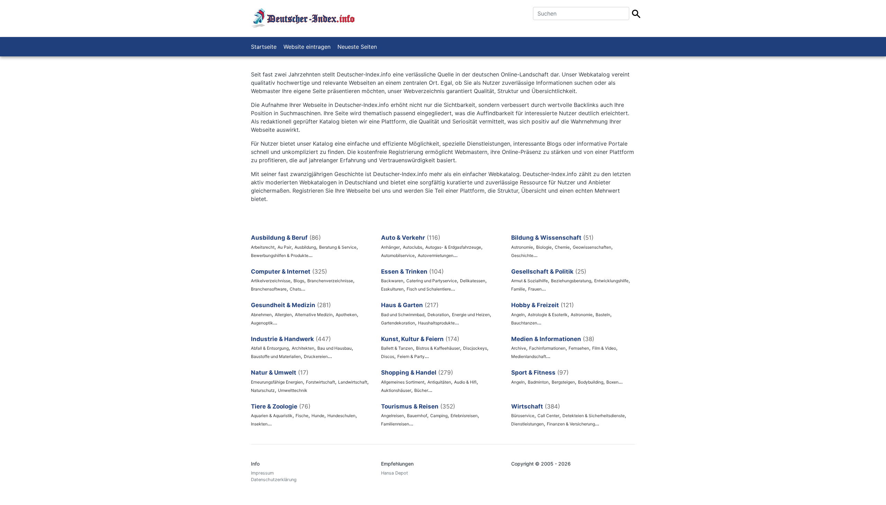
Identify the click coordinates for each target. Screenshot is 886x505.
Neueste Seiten (357, 46)
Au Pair (284, 247)
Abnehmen (261, 314)
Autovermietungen (435, 255)
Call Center (548, 415)
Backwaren (392, 280)
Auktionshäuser (396, 390)
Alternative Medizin (314, 314)
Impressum (262, 473)
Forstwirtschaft (320, 382)
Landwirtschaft (352, 382)
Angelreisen (392, 415)
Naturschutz (263, 390)
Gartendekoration (398, 322)
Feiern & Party (411, 356)
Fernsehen (579, 348)
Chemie (562, 247)
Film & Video (604, 348)
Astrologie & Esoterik (548, 314)
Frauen (535, 289)
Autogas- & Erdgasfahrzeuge (453, 247)
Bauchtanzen (524, 322)
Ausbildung (305, 247)
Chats (295, 289)
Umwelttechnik (292, 390)
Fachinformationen (547, 348)
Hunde (317, 415)
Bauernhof (417, 415)
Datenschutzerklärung (274, 479)
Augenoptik (262, 322)
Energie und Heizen (471, 314)
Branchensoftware (269, 289)
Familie (518, 289)
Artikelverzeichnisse (270, 280)
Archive (518, 348)
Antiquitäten (439, 382)
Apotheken (346, 314)
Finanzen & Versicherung (571, 423)
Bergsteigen (563, 382)
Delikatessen (472, 280)
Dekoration (438, 314)
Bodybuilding (590, 382)
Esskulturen (392, 289)
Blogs (298, 280)
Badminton (538, 382)
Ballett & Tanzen (397, 348)
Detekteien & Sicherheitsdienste (593, 415)
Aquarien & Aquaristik (271, 415)
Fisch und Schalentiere (429, 289)
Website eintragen (307, 46)
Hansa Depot (394, 473)
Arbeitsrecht (262, 247)
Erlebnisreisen (464, 415)
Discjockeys (475, 348)
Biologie (544, 247)
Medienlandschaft (528, 356)
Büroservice (522, 415)
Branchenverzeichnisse (330, 280)
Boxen (612, 382)
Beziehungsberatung (571, 280)
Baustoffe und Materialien (276, 356)
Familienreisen (395, 423)
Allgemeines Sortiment (402, 382)
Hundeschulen (341, 415)
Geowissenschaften (592, 247)
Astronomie (522, 247)
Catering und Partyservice (431, 280)
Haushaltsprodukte (436, 322)
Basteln (603, 314)
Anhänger (390, 247)
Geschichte (522, 255)
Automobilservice (398, 255)
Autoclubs (412, 247)
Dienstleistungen (527, 423)
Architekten (303, 348)
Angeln (518, 314)
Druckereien (316, 356)
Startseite (264, 46)
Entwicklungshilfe (611, 280)
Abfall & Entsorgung (270, 348)
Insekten (259, 423)
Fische (302, 415)
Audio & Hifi (465, 382)
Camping (438, 415)
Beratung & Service (337, 247)
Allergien (283, 314)
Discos (387, 356)
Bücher (421, 390)
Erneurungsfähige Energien (277, 382)
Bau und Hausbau (334, 348)
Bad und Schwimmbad (402, 314)
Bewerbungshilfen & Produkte (279, 255)
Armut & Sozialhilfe (529, 280)
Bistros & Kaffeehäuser (438, 348)
